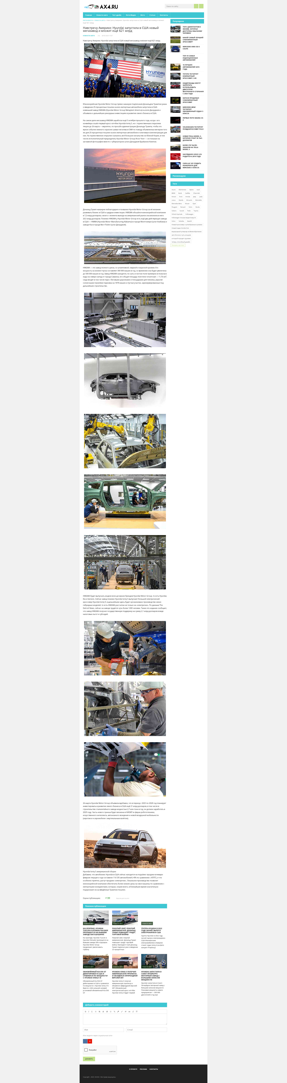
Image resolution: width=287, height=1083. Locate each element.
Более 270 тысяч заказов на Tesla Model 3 (190, 147)
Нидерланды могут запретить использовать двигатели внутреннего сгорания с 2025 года (193, 88)
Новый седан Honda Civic (180, 228)
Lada (200, 197)
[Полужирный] (85, 1011)
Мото (142, 15)
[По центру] (103, 1011)
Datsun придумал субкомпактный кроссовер (191, 100)
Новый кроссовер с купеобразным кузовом (187, 225)
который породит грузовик (181, 238)
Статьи (152, 15)
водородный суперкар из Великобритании (186, 231)
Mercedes (198, 200)
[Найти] (196, 6)
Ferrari (174, 197)
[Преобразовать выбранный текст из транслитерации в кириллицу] (133, 1011)
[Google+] (149, 1074)
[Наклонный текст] (88, 1011)
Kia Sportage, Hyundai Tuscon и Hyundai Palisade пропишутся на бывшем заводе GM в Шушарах (95, 931)
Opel (194, 204)
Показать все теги (178, 245)
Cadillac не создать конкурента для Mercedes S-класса (192, 165)
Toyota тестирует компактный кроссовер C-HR (190, 76)
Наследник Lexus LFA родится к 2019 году (192, 155)
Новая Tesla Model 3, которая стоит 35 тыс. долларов (193, 138)
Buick (180, 193)
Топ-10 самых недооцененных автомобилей (190, 58)
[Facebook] (134, 1074)
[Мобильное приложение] (130, 1074)
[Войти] (201, 6)
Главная (88, 15)
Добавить (89, 1059)
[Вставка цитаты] (129, 1011)
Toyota (196, 211)
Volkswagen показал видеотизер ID (184, 218)
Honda (187, 197)
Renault (183, 207)
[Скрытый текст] (126, 1011)
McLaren (189, 200)
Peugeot (174, 207)
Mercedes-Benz (177, 204)
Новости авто (102, 15)
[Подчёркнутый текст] (92, 1011)
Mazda (181, 200)
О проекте (133, 1069)
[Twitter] (141, 1074)
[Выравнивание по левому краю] (99, 1011)
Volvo (173, 221)
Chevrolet (196, 193)
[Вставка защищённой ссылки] (118, 1011)
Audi (198, 190)
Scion (190, 207)
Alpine (191, 190)
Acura (173, 190)
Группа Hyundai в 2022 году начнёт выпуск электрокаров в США (151, 930)
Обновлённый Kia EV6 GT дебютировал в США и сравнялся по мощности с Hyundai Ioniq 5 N (95, 975)
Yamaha (181, 221)
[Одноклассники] (145, 1074)
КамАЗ (189, 221)
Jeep (194, 197)
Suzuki (182, 211)
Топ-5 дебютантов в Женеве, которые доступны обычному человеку (192, 30)
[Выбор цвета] (122, 1011)
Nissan (187, 204)
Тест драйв (116, 15)
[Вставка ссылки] (114, 1011)
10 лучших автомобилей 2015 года (191, 67)
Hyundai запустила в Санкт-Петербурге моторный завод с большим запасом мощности (151, 976)
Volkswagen (189, 214)
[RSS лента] (156, 1074)
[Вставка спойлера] (137, 1011)
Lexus (174, 200)
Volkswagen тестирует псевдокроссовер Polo (193, 128)
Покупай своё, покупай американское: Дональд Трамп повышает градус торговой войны (124, 931)
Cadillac (187, 193)
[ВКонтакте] (85, 1041)
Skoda (197, 207)
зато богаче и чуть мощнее (181, 235)
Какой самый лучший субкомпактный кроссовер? (193, 39)
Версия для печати (122, 898)
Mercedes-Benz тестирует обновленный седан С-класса (193, 110)
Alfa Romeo (182, 190)
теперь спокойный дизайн (181, 242)
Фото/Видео (131, 15)
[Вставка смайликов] (111, 1011)
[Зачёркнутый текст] (96, 1011)
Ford (180, 197)
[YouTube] (152, 1074)
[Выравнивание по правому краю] (107, 1011)
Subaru (174, 211)
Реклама (143, 1069)
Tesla (188, 211)
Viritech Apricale (177, 214)
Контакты (164, 15)
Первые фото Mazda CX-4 (193, 119)
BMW (173, 193)
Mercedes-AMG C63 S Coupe (191, 48)
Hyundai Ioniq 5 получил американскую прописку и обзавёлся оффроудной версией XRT (124, 975)
